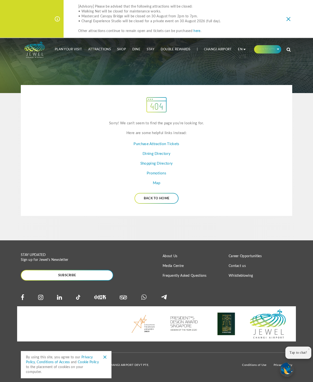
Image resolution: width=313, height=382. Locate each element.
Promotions (156, 173)
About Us (170, 256)
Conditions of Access (53, 362)
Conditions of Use (254, 364)
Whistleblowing (241, 275)
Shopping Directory (156, 163)
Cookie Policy (88, 362)
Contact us (237, 266)
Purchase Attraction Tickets (156, 144)
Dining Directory (156, 154)
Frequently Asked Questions (185, 275)
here (196, 31)
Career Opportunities (245, 256)
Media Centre (173, 266)
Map (156, 183)
